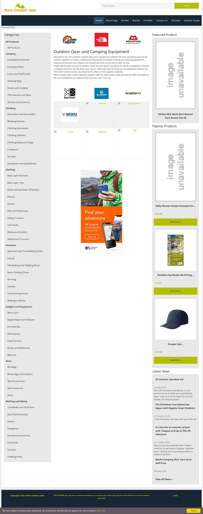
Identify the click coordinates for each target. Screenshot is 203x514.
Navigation (13, 428)
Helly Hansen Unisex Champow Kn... (176, 205)
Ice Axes (11, 156)
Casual (10, 258)
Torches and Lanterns (18, 102)
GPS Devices (13, 333)
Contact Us (162, 20)
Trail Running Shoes (17, 293)
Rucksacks (12, 442)
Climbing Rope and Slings (20, 142)
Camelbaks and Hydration (20, 407)
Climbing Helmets (16, 135)
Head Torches (14, 340)
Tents (10, 395)
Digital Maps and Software (21, 319)
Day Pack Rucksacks (17, 414)
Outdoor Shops (192, 20)
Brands (136, 20)
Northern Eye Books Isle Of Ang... (175, 275)
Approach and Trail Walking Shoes (25, 251)
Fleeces (11, 196)
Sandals (11, 286)
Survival (11, 449)
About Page (112, 20)
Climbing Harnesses (17, 128)
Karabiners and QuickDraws (21, 163)
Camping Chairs (15, 66)
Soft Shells (12, 225)
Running (11, 279)
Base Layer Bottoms (17, 175)
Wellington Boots (16, 300)
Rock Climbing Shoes (18, 272)
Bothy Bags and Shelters (20, 374)
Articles (125, 20)
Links (175, 495)
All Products (13, 47)
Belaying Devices (16, 121)
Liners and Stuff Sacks (18, 73)
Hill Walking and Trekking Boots (23, 265)
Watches (11, 355)
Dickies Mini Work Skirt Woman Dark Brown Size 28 (175, 116)
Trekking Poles (14, 456)
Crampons (12, 149)
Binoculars (13, 312)
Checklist (148, 20)
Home (99, 20)
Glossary (175, 20)
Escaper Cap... (175, 344)
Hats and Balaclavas (17, 210)
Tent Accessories (16, 381)
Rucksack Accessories (18, 435)
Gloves (11, 203)
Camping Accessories (18, 59)
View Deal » (175, 221)
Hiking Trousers (15, 218)
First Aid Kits (13, 326)
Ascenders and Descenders (21, 114)
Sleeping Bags (14, 80)
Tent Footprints (15, 388)
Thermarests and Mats (19, 95)
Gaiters (11, 421)
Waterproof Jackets (17, 232)
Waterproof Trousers (18, 239)
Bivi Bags (12, 367)
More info (101, 511)
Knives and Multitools (18, 347)
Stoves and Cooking (17, 88)
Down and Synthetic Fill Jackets (23, 189)
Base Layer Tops (15, 182)
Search (187, 5)
